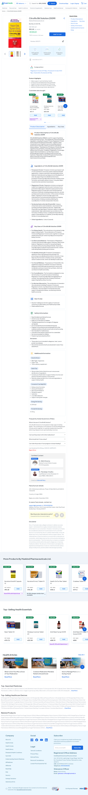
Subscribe (77, 748)
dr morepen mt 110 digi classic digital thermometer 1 (15, 698)
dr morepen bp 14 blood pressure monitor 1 (43, 698)
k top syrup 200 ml (25, 725)
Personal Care (12, 8)
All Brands (8, 765)
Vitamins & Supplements (36, 8)
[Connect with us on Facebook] (36, 740)
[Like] (57, 515)
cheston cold (23, 688)
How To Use (74, 23)
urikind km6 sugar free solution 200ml (58, 721)
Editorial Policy (41, 480)
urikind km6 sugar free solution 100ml (35, 721)
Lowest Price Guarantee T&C (39, 763)
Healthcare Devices (58, 8)
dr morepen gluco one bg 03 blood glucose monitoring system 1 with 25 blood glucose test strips (50, 700)
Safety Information (76, 25)
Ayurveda (8, 756)
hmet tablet (66, 688)
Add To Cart (57, 34)
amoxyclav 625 (49, 688)
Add (35, 115)
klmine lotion (19, 690)
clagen (25, 690)
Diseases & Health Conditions (14, 752)
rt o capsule (58, 688)
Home (3, 11)
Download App (63, 3)
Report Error (32, 450)
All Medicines (9, 762)
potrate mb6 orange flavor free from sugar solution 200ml (65, 723)
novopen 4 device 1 (44, 708)
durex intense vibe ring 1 (32, 708)
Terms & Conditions (36, 750)
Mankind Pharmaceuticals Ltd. (36, 20)
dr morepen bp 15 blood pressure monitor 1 (36, 704)
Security (8, 775)
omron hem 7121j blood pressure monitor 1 (64, 706)
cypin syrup (31, 690)
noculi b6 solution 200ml (21, 717)
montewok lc (5, 690)
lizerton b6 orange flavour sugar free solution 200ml (26, 719)
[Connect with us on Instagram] (32, 740)
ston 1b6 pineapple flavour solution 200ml (41, 717)
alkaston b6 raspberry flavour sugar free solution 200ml (48, 725)
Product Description (37, 126)
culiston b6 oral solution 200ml (10, 725)
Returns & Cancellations (37, 760)
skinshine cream (32, 688)
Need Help (8, 769)
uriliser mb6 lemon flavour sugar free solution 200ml (32, 723)
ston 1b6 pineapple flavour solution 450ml (67, 717)
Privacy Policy (34, 754)
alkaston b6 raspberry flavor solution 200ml (49, 715)
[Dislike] (62, 515)
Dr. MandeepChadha (46, 472)
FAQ (7, 772)
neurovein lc (43, 690)
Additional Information (77, 28)
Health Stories (9, 746)
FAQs (72, 30)
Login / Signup (74, 3)
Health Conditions (23, 8)
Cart (85, 3)
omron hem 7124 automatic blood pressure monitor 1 (40, 702)
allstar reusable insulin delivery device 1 (41, 706)
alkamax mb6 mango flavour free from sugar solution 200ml (18, 715)
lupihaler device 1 (19, 702)
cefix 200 (60, 690)
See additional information (23, 789)
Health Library (9, 749)
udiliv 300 (10, 688)
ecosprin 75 (41, 688)
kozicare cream (52, 690)
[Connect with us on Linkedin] (46, 740)
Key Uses (61, 126)
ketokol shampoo (76, 688)
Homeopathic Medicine (71, 8)
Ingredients (51, 126)
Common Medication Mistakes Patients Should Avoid (43, 673)
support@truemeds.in (36, 505)
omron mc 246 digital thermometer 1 (12, 704)
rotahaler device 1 (61, 698)
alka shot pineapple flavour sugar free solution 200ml (57, 719)
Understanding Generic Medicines (15, 759)
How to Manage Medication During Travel (71, 673)
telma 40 (3, 688)
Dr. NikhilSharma (44, 461)
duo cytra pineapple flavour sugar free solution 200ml (29, 727)
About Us (8, 739)
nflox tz (12, 690)
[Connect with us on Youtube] (41, 740)
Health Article (9, 743)
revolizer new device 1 (57, 708)
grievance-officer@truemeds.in (67, 773)
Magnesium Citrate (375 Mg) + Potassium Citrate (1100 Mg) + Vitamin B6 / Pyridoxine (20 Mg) (46, 72)
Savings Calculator (11, 778)
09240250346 (48, 505)
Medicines (4, 8)
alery (37, 690)
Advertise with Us (10, 782)
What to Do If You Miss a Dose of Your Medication (15, 673)
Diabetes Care (48, 8)
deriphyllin (67, 690)
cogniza (15, 688)
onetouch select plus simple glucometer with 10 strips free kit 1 (67, 704)
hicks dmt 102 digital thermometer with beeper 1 (15, 706)
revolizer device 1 (61, 702)
